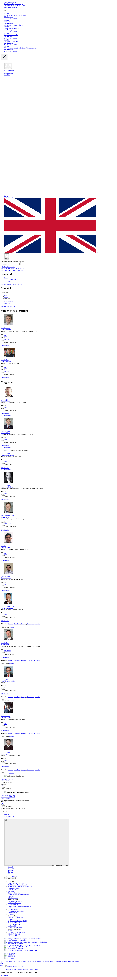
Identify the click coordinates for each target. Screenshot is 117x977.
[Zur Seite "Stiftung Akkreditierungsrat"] (21, 950)
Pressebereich (12, 896)
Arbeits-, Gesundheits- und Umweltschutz (20, 886)
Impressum (8, 969)
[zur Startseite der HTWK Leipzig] (12, 268)
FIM (5, 336)
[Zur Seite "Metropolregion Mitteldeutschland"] (17, 947)
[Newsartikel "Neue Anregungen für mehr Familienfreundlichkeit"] (25, 942)
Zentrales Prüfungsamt (14, 903)
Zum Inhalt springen (10, 2)
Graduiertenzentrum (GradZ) (16, 932)
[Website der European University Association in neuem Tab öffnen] (22, 939)
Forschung (17, 624)
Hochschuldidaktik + (14, 922)
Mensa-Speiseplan (13, 888)
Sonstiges (23, 624)
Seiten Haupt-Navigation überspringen (12, 270)
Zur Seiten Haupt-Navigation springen (15, 5)
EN (97, 252)
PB (5, 651)
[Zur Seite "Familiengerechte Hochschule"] (15, 940)
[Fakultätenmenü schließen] (4, 57)
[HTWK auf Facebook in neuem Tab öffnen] (9, 956)
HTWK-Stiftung (13, 935)
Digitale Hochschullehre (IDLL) (17, 921)
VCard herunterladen (7, 415)
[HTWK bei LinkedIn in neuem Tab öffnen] (9, 955)
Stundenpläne (12, 889)
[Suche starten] (20, 264)
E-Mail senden (5, 345)
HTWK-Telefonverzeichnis (16, 883)
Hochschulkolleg (13, 909)
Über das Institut (13, 279)
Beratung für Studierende (15, 917)
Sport (9, 908)
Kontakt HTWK (9, 197)
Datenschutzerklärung (18, 969)
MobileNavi (4, 975)
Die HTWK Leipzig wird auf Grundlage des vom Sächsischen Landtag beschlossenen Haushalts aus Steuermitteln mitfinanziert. (42, 961)
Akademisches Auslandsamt (16, 911)
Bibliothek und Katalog (15, 901)
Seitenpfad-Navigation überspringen (11, 284)
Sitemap (36, 969)
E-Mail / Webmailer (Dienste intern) (18, 894)
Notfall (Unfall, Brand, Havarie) (17, 885)
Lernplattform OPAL (14, 924)
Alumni (10, 931)
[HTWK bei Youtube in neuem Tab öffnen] (9, 958)
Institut (6, 278)
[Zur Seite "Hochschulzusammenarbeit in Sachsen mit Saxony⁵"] (14, 948)
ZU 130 (6, 371)
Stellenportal (11, 914)
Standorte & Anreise (14, 893)
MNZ (6, 523)
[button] (8, 66)
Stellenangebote (12, 912)
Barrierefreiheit (29, 969)
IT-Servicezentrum (13, 904)
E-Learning (11, 919)
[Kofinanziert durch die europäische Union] (14, 966)
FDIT (6, 439)
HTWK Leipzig (9, 70)
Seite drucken (8, 814)
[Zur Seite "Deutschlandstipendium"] (13, 943)
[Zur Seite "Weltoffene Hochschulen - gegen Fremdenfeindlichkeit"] (23, 945)
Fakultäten (7, 75)
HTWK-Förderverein (14, 934)
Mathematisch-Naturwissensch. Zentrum (19, 906)
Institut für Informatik (8, 267)
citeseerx (11, 627)
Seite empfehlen (9, 816)
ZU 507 (6, 339)
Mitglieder (11, 281)
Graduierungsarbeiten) (33, 624)
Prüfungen (11, 891)
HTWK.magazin (13, 898)
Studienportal (12, 926)
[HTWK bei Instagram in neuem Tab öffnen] (9, 953)
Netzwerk (10, 624)
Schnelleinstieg (8, 73)
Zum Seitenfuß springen (11, 7)
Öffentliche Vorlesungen (15, 927)
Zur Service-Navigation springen (13, 4)
